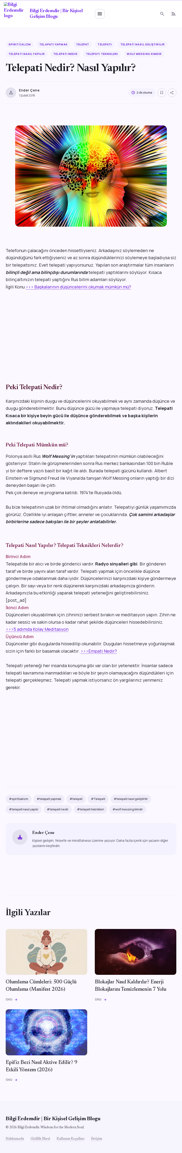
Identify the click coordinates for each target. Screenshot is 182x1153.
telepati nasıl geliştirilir (142, 44)
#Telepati (98, 799)
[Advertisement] (91, 331)
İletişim (96, 1139)
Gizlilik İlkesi (40, 1139)
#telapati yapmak (49, 799)
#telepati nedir (57, 809)
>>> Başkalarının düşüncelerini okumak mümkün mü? (78, 287)
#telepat (76, 799)
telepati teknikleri (102, 54)
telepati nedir (65, 54)
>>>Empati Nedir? (99, 651)
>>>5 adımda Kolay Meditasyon (37, 629)
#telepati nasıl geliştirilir (131, 799)
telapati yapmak (53, 44)
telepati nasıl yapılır (27, 54)
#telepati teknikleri (90, 809)
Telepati (105, 44)
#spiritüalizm (18, 799)
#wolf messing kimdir (128, 809)
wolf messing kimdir (144, 54)
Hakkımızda (15, 1139)
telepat (82, 44)
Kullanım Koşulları (70, 1139)
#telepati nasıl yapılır (23, 809)
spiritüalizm (20, 44)
